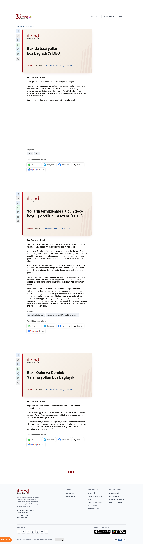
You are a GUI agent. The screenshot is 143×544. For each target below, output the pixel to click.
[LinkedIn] (42, 532)
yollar (30, 154)
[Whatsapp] (19, 532)
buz (37, 154)
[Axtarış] (92, 17)
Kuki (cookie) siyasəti (115, 502)
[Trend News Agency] (23, 491)
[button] (18, 31)
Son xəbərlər (70, 493)
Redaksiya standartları (95, 502)
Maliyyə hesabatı (93, 508)
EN (116, 540)
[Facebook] (23, 532)
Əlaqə (89, 499)
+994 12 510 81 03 (22, 515)
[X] (28, 532)
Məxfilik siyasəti (114, 496)
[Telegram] (37, 532)
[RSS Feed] (46, 532)
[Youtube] (33, 532)
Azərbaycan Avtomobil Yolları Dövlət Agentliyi (62, 315)
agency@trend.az (22, 517)
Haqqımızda (91, 493)
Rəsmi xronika (70, 496)
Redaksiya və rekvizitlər (95, 496)
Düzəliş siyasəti (92, 505)
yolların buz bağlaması (35, 315)
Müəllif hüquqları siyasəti (117, 499)
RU (124, 540)
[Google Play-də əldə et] (119, 532)
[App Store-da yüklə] (102, 532)
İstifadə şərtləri (114, 493)
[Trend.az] (24, 16)
